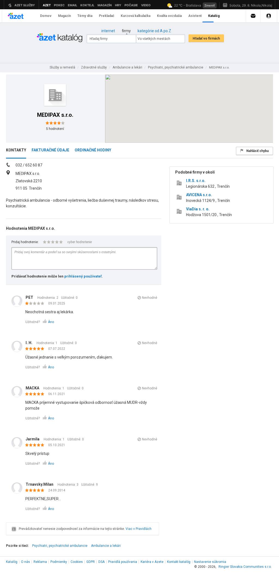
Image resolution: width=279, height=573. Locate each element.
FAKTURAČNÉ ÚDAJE (50, 150)
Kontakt (178, 562)
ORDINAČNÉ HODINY (93, 150)
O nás (25, 562)
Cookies (77, 562)
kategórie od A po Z (154, 31)
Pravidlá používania (122, 562)
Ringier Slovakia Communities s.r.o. (245, 567)
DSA (101, 562)
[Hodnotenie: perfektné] (36, 349)
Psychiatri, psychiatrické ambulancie (59, 546)
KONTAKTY (16, 150)
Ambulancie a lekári (106, 546)
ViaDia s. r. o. (198, 209)
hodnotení (55, 129)
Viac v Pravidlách (138, 529)
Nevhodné (149, 298)
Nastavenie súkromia (210, 562)
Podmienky (58, 562)
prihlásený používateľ (83, 276)
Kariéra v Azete (152, 562)
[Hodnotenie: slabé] (36, 304)
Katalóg (11, 562)
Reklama (40, 562)
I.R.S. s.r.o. (195, 180)
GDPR (90, 562)
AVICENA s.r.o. (199, 195)
